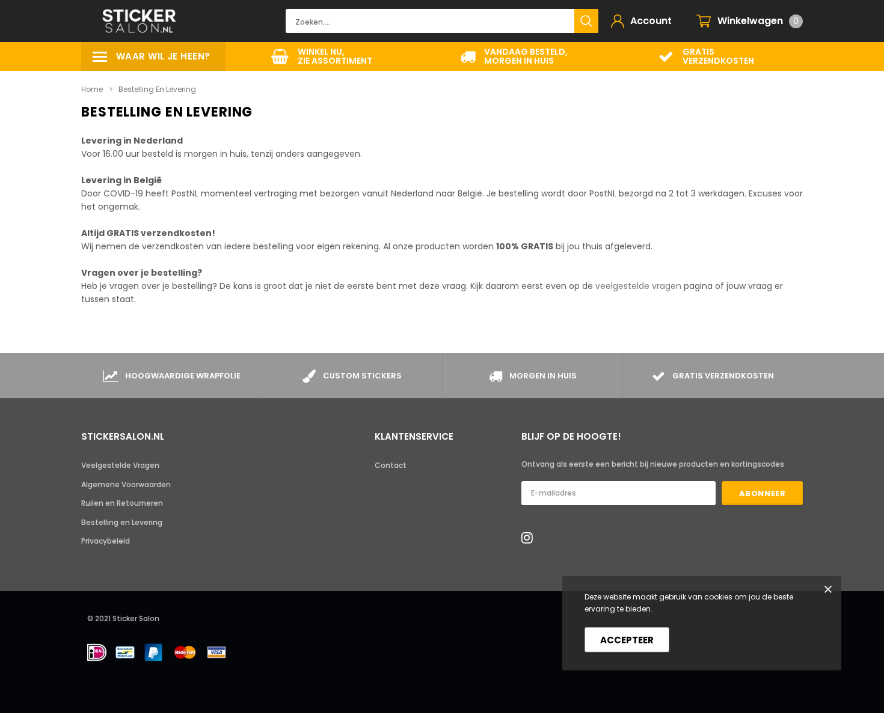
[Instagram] (530, 537)
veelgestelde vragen (639, 286)
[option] (322, 56)
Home (92, 89)
